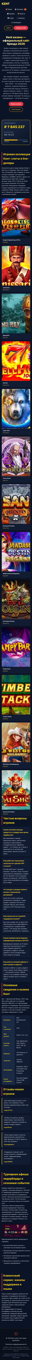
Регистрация (16, 109)
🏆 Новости (21, 14)
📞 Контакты (21, 18)
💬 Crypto (10, 18)
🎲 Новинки (11, 14)
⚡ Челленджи (16, 22)
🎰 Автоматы (20, 9)
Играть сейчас (16, 104)
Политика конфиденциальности (16, 1344)
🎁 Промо (9, 9)
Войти (8, 28)
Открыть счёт (21, 28)
